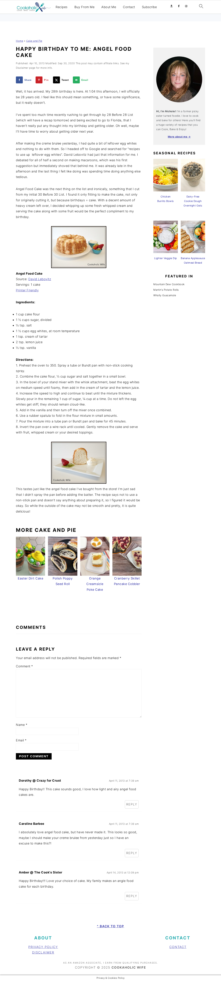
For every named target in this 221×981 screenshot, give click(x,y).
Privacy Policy (43, 947)
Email (21, 740)
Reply (131, 804)
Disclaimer (43, 952)
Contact (129, 7)
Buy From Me (84, 7)
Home (19, 40)
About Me (108, 7)
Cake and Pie (34, 40)
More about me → (179, 136)
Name (21, 725)
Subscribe (149, 7)
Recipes (62, 7)
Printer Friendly (27, 290)
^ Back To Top (110, 926)
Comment (24, 666)
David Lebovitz (39, 279)
